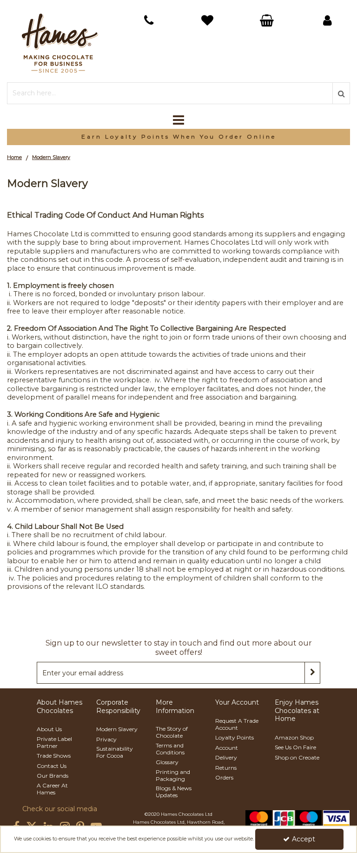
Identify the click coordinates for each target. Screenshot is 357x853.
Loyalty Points (234, 737)
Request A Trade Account (236, 724)
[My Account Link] (327, 20)
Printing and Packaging (173, 775)
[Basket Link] (208, 21)
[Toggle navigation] (178, 120)
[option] (178, 137)
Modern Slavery (117, 729)
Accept (303, 839)
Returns (226, 767)
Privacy (106, 739)
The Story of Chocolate (172, 732)
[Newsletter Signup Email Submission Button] (312, 673)
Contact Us (51, 765)
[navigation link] (149, 20)
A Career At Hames (52, 789)
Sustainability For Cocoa (114, 752)
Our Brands (52, 775)
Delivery (226, 757)
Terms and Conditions (170, 749)
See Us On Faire (295, 747)
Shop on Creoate (297, 757)
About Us (49, 729)
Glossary (167, 762)
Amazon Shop (294, 737)
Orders (224, 777)
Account (226, 747)
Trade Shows (54, 755)
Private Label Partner (54, 742)
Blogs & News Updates (174, 792)
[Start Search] (341, 93)
